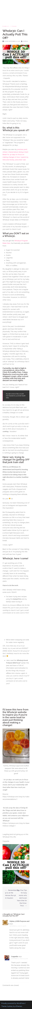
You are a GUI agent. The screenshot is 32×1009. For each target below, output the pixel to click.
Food (14, 26)
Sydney (10, 1006)
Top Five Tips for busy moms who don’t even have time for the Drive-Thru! (22, 898)
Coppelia (25, 41)
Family (6, 26)
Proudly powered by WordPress (13, 1003)
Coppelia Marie (16, 3)
